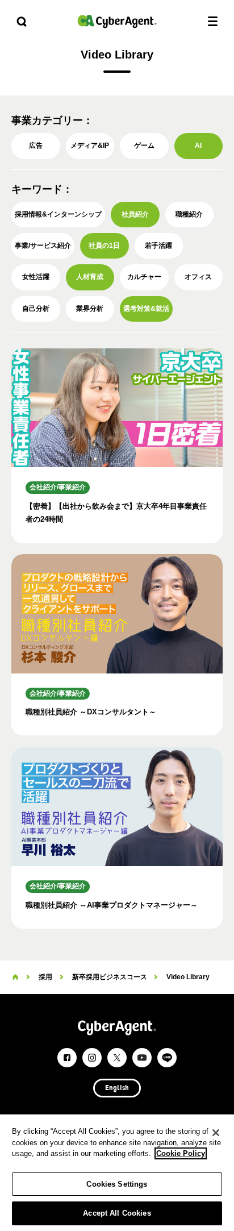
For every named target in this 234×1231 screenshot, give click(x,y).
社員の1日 (104, 245)
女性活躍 (35, 277)
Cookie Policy (180, 1153)
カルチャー (144, 277)
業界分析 (89, 309)
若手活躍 (158, 245)
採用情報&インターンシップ (58, 214)
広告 (36, 145)
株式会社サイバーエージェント (117, 21)
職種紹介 (189, 214)
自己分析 (35, 309)
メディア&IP (89, 145)
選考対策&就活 (146, 309)
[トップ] (15, 977)
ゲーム (144, 145)
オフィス (198, 277)
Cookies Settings (116, 1184)
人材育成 (89, 277)
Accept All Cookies (117, 1213)
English (117, 1088)
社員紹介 (135, 214)
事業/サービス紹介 (43, 245)
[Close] (215, 1132)
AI (198, 145)
